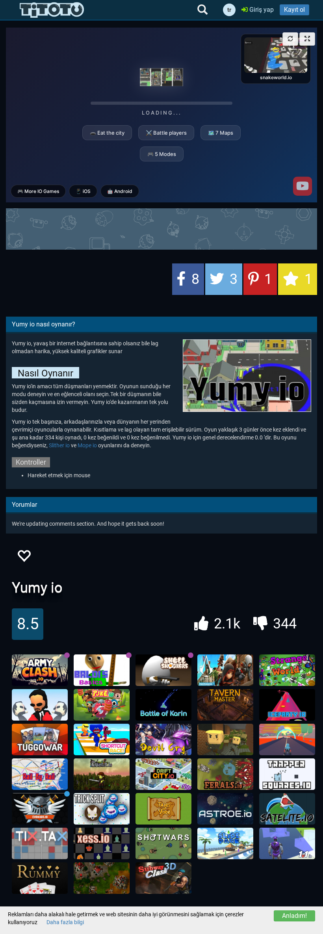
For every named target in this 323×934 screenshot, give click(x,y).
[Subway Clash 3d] (163, 878)
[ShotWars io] (163, 843)
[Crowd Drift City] (163, 774)
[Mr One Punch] (40, 705)
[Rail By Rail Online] (40, 774)
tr (229, 10)
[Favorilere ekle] (23, 558)
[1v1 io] (287, 843)
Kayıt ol (294, 9)
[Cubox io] (102, 774)
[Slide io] (225, 843)
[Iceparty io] (287, 705)
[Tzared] (102, 878)
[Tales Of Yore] (163, 809)
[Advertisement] (161, 228)
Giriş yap (261, 9)
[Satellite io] (287, 809)
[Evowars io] (40, 809)
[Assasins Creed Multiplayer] (225, 670)
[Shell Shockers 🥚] (163, 670)
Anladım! (294, 915)
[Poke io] (102, 705)
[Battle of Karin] (163, 705)
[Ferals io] (225, 774)
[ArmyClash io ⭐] (40, 670)
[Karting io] (287, 739)
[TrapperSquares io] (287, 774)
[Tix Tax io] (40, 843)
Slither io (59, 445)
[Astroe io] (225, 809)
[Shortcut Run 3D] (102, 739)
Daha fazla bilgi (65, 922)
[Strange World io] (287, 670)
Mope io (87, 445)
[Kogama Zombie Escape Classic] (225, 739)
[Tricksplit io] (102, 809)
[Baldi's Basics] (102, 670)
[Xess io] (102, 843)
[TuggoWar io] (40, 739)
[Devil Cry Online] (163, 739)
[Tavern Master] (225, 705)
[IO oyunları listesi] (52, 10)
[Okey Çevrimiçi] (40, 878)
